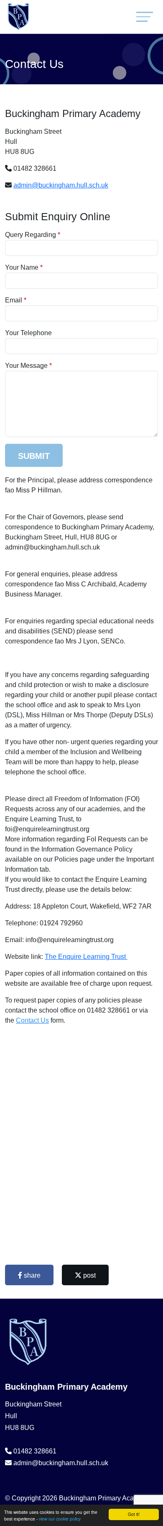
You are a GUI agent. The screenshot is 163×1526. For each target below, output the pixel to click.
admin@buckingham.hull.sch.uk (60, 185)
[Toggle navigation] (144, 16)
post (89, 1275)
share (31, 1275)
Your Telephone (28, 332)
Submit (34, 456)
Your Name (21, 267)
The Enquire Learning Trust (86, 956)
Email (13, 300)
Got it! (134, 1514)
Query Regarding (30, 234)
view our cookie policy (60, 1519)
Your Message (26, 365)
